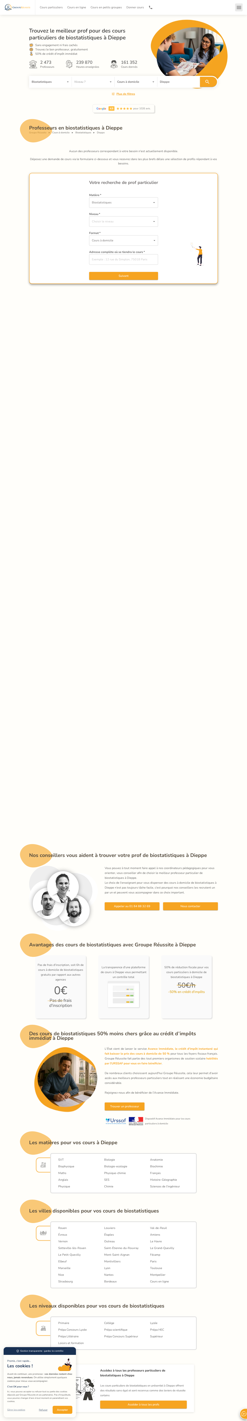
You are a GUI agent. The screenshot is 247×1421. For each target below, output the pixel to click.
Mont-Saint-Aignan (116, 1255)
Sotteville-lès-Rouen (72, 1248)
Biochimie (156, 1166)
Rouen (62, 1228)
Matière (95, 195)
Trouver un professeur (124, 1106)
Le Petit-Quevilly (69, 1255)
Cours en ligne (159, 1282)
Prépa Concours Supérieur (121, 1336)
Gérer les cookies (16, 1409)
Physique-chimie (115, 1173)
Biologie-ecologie (115, 1166)
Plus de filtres (125, 94)
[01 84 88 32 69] (150, 7)
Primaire (63, 1323)
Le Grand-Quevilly (162, 1248)
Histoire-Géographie (163, 1180)
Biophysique (66, 1166)
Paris (153, 1261)
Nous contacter (190, 906)
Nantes (109, 1275)
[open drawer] (239, 7)
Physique (64, 1186)
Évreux (62, 1235)
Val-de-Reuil (158, 1228)
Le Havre (156, 1241)
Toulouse (156, 1268)
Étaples (109, 1235)
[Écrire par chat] (243, 1413)
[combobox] (45, 81)
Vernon (63, 1241)
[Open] (67, 81)
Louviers (109, 1228)
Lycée (153, 1323)
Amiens (155, 1235)
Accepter (62, 1410)
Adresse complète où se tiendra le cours (117, 252)
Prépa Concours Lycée (72, 1330)
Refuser (43, 1410)
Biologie (109, 1160)
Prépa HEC (157, 1330)
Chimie (108, 1186)
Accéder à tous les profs (143, 1405)
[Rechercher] (208, 82)
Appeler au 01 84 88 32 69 (132, 906)
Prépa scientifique (115, 1330)
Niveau (94, 214)
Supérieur (156, 1336)
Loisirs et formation (71, 1343)
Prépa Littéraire (68, 1336)
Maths (62, 1173)
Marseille (64, 1268)
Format (95, 233)
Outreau (109, 1241)
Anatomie (156, 1160)
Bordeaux (110, 1282)
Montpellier (157, 1275)
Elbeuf (62, 1261)
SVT (61, 1160)
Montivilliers (112, 1261)
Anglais (63, 1180)
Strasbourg (65, 1282)
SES (106, 1180)
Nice (61, 1275)
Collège (109, 1323)
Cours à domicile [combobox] (102, 240)
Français (155, 1173)
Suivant (124, 276)
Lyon (107, 1268)
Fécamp (155, 1255)
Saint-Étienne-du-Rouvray (121, 1248)
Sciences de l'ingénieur (165, 1186)
